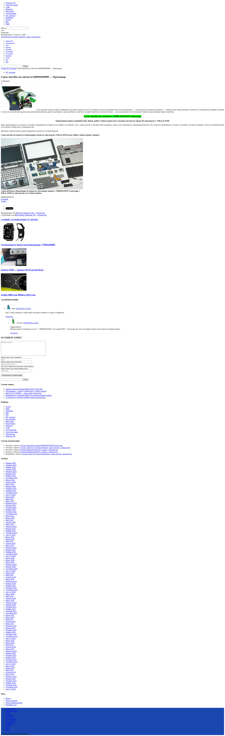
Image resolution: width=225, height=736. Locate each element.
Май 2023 (9, 499)
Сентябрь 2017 (11, 613)
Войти (8, 698)
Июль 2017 (10, 615)
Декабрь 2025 (11, 465)
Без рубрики (10, 419)
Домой (3, 68)
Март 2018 (10, 600)
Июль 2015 (10, 666)
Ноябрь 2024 (11, 476)
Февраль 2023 (11, 503)
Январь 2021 (11, 550)
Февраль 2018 (11, 603)
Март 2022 (10, 524)
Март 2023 (10, 501)
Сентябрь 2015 (11, 662)
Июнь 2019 (10, 573)
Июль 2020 (10, 558)
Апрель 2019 (11, 577)
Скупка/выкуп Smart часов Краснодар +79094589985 (28, 244)
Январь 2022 (11, 529)
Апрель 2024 (11, 482)
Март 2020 (10, 562)
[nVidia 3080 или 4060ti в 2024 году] (13, 290)
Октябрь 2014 (11, 685)
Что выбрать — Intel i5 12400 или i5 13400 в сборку (26, 391)
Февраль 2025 (11, 472)
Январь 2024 (11, 486)
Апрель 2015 (11, 672)
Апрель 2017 (11, 622)
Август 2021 (11, 535)
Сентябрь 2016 (11, 636)
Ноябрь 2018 (11, 586)
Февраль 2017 (11, 626)
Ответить (9, 317)
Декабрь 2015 (11, 655)
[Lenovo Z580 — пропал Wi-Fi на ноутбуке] (13, 265)
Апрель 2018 (11, 598)
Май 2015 (9, 670)
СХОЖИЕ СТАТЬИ (9, 220)
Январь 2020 (11, 567)
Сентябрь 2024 (11, 478)
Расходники (10, 424)
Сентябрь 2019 (11, 569)
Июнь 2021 (10, 539)
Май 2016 (9, 645)
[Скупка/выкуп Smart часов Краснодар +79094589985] (13, 240)
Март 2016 (10, 649)
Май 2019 (9, 575)
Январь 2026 (11, 463)
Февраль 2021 (11, 548)
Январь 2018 (11, 605)
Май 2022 (9, 520)
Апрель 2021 (11, 543)
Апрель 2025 (11, 469)
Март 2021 (10, 546)
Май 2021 (9, 541)
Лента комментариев (14, 703)
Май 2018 (9, 596)
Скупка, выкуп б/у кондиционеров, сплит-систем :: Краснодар (45, 448)
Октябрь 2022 (11, 512)
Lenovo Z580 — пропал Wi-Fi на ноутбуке (22, 270)
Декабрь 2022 (11, 507)
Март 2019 (10, 579)
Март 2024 (10, 484)
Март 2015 (10, 674)
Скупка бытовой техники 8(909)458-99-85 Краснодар (41, 445)
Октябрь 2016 (11, 634)
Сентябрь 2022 (11, 514)
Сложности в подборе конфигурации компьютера (25, 397)
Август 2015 (11, 664)
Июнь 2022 (10, 518)
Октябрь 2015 (11, 660)
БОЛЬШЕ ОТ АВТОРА (28, 220)
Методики (10, 11)
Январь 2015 (11, 679)
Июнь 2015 (10, 668)
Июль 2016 (10, 641)
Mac (7, 22)
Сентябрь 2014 (11, 687)
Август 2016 (11, 638)
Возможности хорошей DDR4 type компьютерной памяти (29, 395)
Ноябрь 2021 (11, 531)
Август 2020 (11, 556)
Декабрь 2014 (11, 681)
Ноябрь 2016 (11, 632)
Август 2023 (11, 495)
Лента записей (11, 701)
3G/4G (8, 20)
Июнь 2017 (10, 617)
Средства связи (12, 5)
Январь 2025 (11, 474)
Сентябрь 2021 (11, 533)
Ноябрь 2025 (11, 467)
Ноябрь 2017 (11, 609)
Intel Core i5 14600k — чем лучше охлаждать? (24, 393)
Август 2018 (11, 592)
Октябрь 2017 (11, 611)
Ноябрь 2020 (11, 552)
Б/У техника (10, 16)
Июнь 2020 (10, 560)
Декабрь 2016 (11, 630)
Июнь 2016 (10, 643)
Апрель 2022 (11, 522)
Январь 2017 (11, 628)
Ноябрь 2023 (11, 491)
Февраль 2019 (11, 581)
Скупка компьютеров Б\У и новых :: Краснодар (39, 450)
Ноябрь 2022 (11, 510)
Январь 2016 (11, 653)
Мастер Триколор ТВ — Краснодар (31, 213)
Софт (8, 7)
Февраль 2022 (11, 526)
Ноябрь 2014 (11, 683)
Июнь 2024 (10, 480)
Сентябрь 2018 (11, 590)
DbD (7, 24)
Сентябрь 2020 (11, 554)
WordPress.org (11, 705)
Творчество (10, 434)
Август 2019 (11, 571)
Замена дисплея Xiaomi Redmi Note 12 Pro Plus (24, 389)
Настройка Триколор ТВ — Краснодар (31, 215)
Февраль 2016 (11, 651)
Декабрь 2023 (11, 488)
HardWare (9, 18)
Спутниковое (11, 13)
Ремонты (9, 9)
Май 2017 (9, 619)
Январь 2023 (11, 505)
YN (7, 415)
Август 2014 (11, 689)
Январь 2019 (11, 584)
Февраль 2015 (11, 677)
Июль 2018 (10, 594)
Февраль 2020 (11, 565)
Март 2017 (10, 624)
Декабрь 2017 (11, 607)
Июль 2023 (10, 497)
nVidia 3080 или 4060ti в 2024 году (18, 295)
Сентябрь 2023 (11, 493)
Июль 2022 (10, 516)
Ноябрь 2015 (11, 658)
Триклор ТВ (10, 3)
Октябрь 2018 (11, 588)
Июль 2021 (10, 537)
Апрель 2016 (11, 647)
